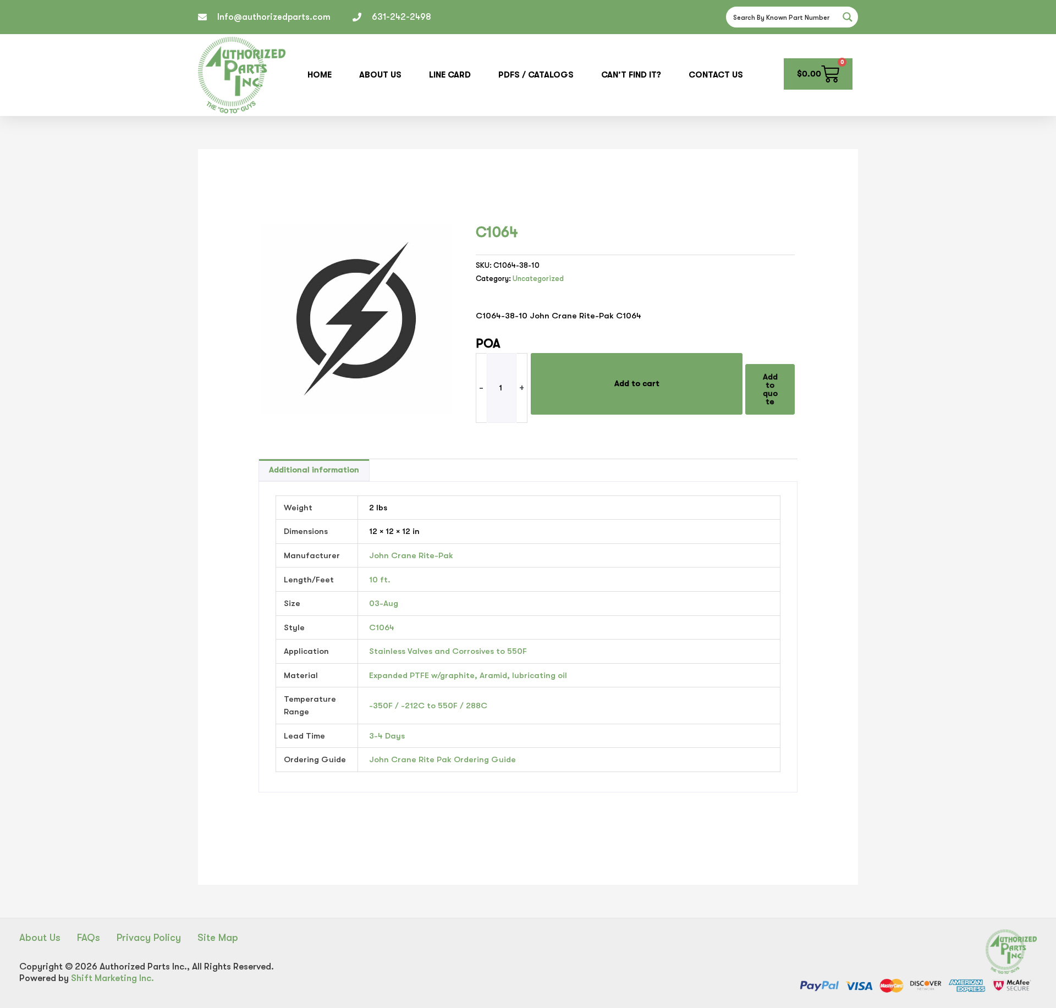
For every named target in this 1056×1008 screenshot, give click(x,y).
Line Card (450, 75)
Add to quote (770, 389)
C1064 (381, 627)
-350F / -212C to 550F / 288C (428, 705)
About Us (380, 75)
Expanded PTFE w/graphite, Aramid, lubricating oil (468, 675)
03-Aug (383, 603)
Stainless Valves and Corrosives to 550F (448, 651)
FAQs (88, 937)
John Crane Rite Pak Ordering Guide (442, 759)
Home (319, 75)
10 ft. (380, 580)
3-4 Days (387, 736)
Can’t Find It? (631, 75)
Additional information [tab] (314, 470)
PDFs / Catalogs (536, 75)
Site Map (217, 937)
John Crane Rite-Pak (411, 555)
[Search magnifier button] (847, 17)
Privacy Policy (149, 937)
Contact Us (716, 75)
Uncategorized (538, 278)
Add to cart (636, 383)
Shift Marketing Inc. (112, 978)
